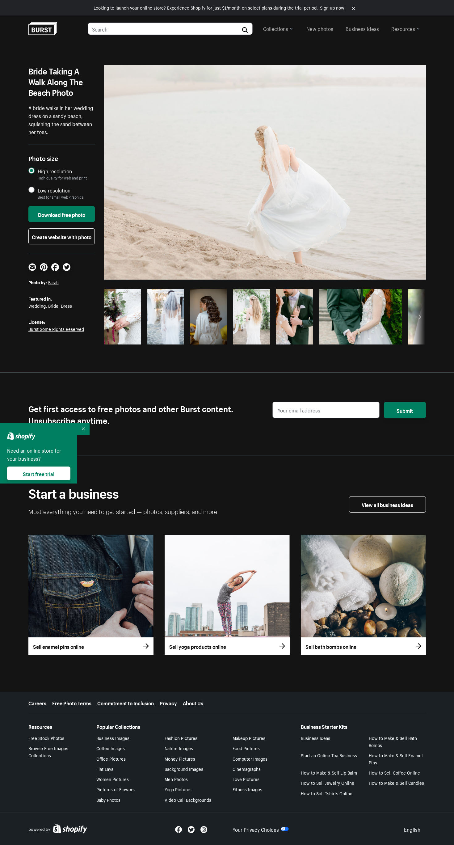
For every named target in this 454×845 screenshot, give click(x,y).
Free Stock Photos (46, 737)
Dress (66, 305)
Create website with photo (61, 236)
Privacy (168, 703)
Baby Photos (108, 799)
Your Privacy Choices (256, 829)
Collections (275, 28)
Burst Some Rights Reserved (56, 328)
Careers (37, 703)
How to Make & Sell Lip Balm (329, 772)
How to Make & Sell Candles (396, 782)
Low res (125, 338)
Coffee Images (110, 748)
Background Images (184, 768)
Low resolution (54, 190)
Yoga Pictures (178, 789)
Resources (403, 28)
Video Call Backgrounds (188, 799)
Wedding (37, 305)
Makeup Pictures (249, 737)
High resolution (55, 171)
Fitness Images (247, 789)
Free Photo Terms (71, 703)
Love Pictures (246, 778)
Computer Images (250, 758)
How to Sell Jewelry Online (327, 782)
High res (359, 338)
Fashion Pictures (181, 737)
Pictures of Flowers (115, 789)
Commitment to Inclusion (125, 703)
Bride (53, 305)
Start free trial (38, 473)
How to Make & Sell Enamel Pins (396, 759)
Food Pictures (246, 748)
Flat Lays (104, 768)
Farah (53, 282)
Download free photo (61, 214)
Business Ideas (315, 737)
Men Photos (176, 778)
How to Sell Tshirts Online (326, 793)
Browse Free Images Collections (48, 751)
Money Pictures (180, 758)
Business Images (112, 737)
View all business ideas (387, 504)
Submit (405, 410)
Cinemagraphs (247, 768)
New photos (319, 28)
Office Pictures (111, 758)
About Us (193, 703)
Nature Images (179, 748)
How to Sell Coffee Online (394, 772)
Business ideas (362, 28)
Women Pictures (112, 778)
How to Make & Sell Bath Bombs (393, 741)
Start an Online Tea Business (329, 755)
